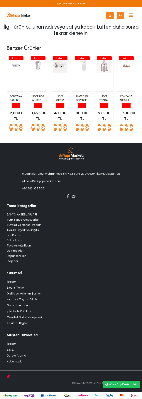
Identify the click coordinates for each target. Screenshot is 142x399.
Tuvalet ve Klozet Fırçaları (24, 225)
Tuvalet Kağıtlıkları (19, 245)
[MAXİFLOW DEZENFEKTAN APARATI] (87, 127)
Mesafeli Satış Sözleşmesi (24, 317)
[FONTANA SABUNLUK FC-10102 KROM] (21, 127)
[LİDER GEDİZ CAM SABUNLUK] (65, 127)
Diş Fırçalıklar (15, 250)
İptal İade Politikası (19, 311)
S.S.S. (10, 349)
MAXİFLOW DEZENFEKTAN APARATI (82, 98)
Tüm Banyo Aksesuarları (23, 219)
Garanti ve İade (17, 305)
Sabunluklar (15, 240)
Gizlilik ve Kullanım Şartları (24, 293)
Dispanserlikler (16, 256)
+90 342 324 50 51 (33, 188)
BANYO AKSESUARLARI (22, 214)
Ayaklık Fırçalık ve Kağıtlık (23, 230)
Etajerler (12, 261)
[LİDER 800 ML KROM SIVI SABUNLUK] (43, 127)
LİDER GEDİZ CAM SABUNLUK (60, 98)
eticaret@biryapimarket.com (41, 181)
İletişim (11, 281)
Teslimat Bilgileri (17, 323)
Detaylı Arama (16, 355)
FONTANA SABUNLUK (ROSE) (126, 98)
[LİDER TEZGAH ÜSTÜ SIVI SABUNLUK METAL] (109, 127)
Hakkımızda (15, 361)
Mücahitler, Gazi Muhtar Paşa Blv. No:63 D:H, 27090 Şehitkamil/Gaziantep (71, 173)
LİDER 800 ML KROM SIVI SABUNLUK (38, 98)
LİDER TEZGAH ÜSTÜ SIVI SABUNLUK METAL (104, 98)
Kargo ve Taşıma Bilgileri (23, 299)
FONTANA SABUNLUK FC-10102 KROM (16, 98)
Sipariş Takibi (15, 287)
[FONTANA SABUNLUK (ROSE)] (131, 127)
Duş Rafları (14, 235)
